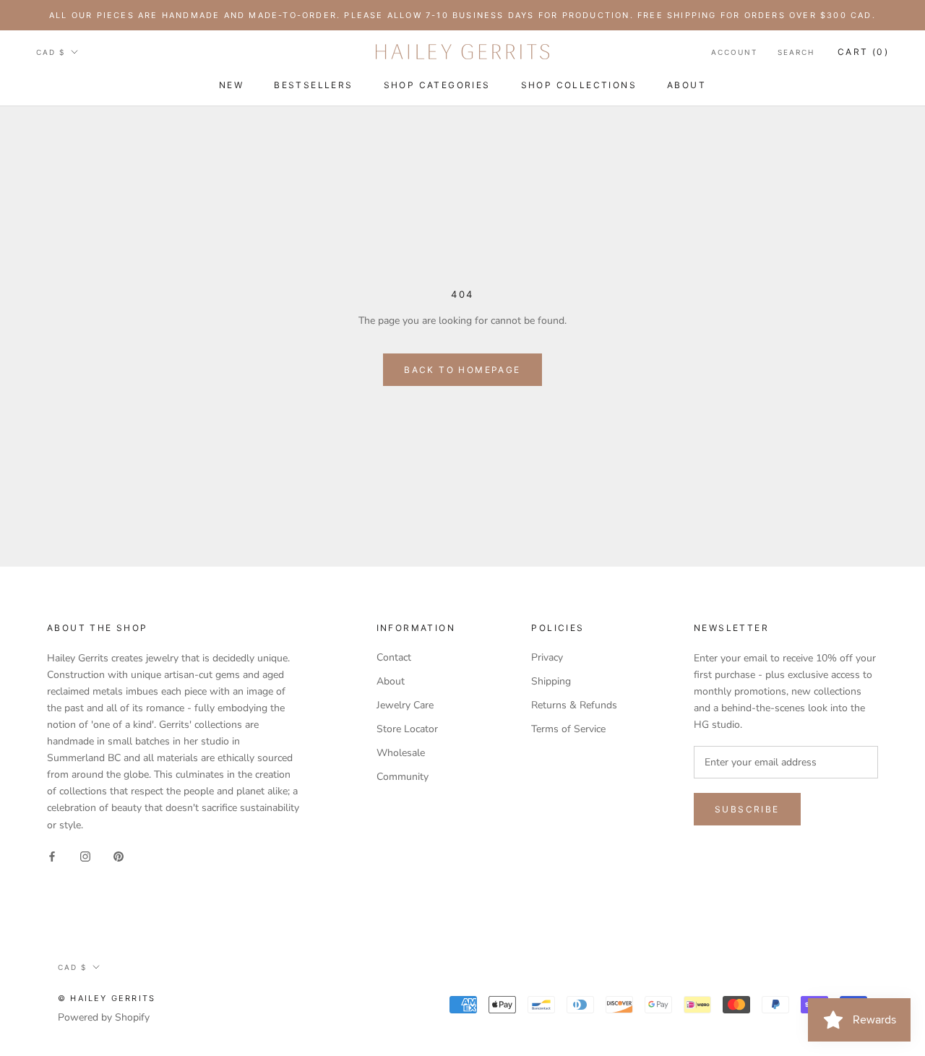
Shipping (551, 681)
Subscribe (747, 809)
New (231, 85)
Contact (394, 657)
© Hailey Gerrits (106, 998)
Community (403, 777)
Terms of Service (568, 729)
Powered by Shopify (104, 1017)
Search (796, 52)
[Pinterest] (118, 856)
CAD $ (50, 52)
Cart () (863, 51)
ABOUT (686, 85)
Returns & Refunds (574, 705)
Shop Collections (579, 85)
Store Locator (407, 729)
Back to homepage (462, 369)
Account (734, 52)
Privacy (547, 657)
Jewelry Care (405, 705)
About (391, 681)
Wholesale (401, 753)
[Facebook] (52, 856)
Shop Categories (437, 85)
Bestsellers (313, 85)
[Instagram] (85, 856)
